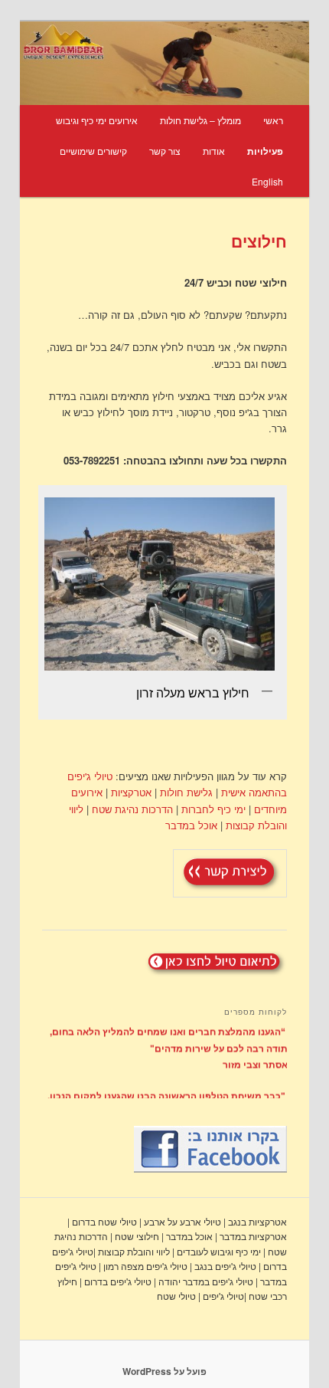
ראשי (273, 119)
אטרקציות (131, 792)
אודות (214, 150)
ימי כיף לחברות (213, 809)
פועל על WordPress (164, 1371)
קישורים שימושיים (93, 150)
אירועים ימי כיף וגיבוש (97, 119)
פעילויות (265, 151)
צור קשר (165, 150)
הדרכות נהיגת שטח (131, 809)
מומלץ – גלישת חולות (200, 119)
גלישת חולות (185, 792)
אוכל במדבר (191, 825)
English (267, 181)
